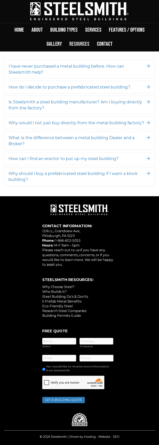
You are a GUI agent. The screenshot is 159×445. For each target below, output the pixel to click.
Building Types (64, 30)
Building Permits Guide (61, 316)
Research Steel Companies (64, 311)
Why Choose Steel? (58, 287)
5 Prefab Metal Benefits (61, 301)
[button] (149, 66)
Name (46, 346)
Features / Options (127, 30)
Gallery (54, 44)
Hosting (90, 437)
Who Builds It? (54, 292)
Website (104, 437)
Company (86, 346)
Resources (79, 44)
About (37, 30)
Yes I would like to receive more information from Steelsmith (77, 368)
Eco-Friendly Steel (57, 306)
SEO (116, 437)
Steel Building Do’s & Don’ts (65, 297)
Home (19, 30)
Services (93, 30)
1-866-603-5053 (68, 241)
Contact (105, 44)
